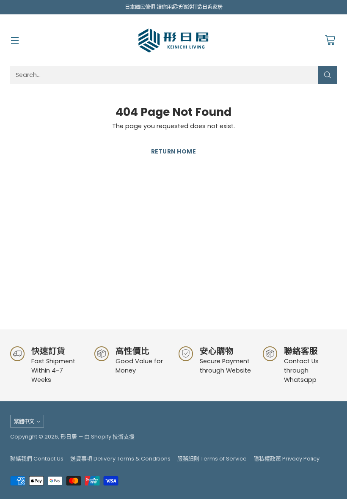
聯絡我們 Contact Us (36, 459)
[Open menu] (14, 40)
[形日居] (173, 40)
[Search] (327, 75)
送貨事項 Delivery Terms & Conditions (120, 459)
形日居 (69, 437)
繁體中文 (24, 421)
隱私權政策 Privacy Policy (286, 459)
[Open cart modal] (330, 40)
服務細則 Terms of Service (212, 459)
